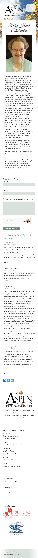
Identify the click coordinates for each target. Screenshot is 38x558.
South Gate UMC (23, 146)
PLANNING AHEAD (9, 487)
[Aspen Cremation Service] (16, 10)
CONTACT (6, 492)
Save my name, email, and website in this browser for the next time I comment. (19, 200)
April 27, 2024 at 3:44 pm (9, 288)
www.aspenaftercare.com (19, 167)
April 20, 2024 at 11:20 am (10, 244)
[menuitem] (27, 11)
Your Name (7, 181)
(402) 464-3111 (8, 460)
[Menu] (30, 11)
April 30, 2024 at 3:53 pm (9, 348)
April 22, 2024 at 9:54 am (9, 270)
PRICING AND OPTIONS (11, 482)
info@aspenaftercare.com (11, 466)
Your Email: (7, 190)
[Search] (27, 11)
